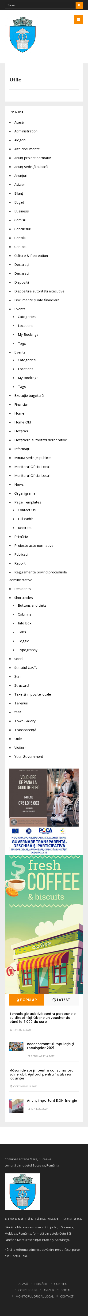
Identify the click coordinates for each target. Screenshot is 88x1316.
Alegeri (20, 140)
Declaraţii (21, 264)
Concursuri (22, 228)
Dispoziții (21, 282)
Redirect (25, 527)
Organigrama (24, 493)
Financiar (21, 404)
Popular (28, 999)
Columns (24, 614)
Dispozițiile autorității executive (39, 291)
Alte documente (27, 148)
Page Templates (27, 502)
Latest (63, 999)
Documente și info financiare (37, 300)
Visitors (20, 747)
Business (21, 211)
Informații (22, 448)
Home (19, 413)
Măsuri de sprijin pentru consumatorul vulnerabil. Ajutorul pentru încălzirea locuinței (41, 1074)
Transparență (25, 729)
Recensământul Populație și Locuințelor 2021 (50, 1046)
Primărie (21, 536)
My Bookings (28, 334)
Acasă (19, 122)
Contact (20, 246)
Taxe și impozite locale (32, 694)
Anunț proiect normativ (32, 157)
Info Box (24, 623)
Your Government (28, 756)
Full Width (25, 518)
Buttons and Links (32, 605)
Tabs (22, 632)
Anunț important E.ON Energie (52, 1100)
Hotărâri (21, 431)
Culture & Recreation (31, 255)
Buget (19, 202)
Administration (26, 131)
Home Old (22, 422)
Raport (20, 563)
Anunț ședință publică (31, 166)
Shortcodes (23, 597)
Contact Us (27, 509)
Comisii (20, 220)
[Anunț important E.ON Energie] (16, 1106)
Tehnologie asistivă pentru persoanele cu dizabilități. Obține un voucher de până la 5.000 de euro (42, 1017)
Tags (22, 343)
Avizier (19, 184)
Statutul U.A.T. (25, 667)
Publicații (21, 554)
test (17, 712)
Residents (22, 588)
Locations (25, 325)
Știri (17, 676)
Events (20, 308)
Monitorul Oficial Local (32, 466)
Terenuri (21, 703)
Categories (27, 316)
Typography (28, 649)
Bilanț (18, 193)
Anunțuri (20, 175)
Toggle (23, 640)
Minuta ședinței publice (32, 457)
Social (18, 658)
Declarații (21, 273)
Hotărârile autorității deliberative (40, 439)
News (19, 484)
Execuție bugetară (29, 395)
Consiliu (20, 237)
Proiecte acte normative (34, 545)
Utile (18, 738)
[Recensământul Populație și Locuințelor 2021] (16, 1046)
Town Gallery (25, 720)
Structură (21, 685)
